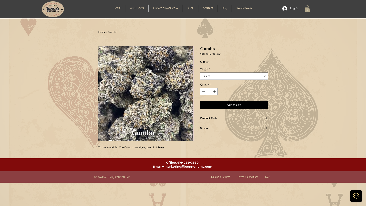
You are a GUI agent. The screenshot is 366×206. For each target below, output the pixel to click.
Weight (205, 69)
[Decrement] (203, 91)
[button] (190, 8)
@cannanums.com (196, 166)
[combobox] (234, 76)
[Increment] (214, 91)
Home (102, 32)
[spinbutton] (208, 91)
